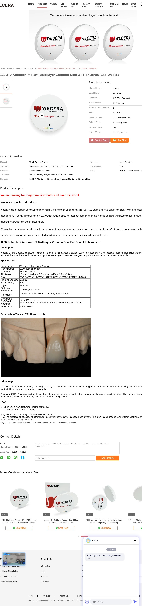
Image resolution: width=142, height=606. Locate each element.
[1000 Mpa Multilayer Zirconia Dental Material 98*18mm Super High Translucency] (104, 498)
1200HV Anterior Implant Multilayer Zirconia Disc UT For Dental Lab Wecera (66, 68)
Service (44, 576)
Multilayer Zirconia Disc (9, 571)
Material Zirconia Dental (44, 422)
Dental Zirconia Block (8, 582)
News (125, 4)
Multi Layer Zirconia (67, 422)
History (43, 571)
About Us (74, 5)
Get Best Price (100, 140)
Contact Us (114, 5)
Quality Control (99, 5)
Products (42, 4)
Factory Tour (86, 5)
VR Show (64, 5)
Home (31, 4)
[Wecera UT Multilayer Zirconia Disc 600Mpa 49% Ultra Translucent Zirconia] (61, 498)
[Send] (135, 602)
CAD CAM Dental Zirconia (18, 422)
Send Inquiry (107, 458)
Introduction (45, 566)
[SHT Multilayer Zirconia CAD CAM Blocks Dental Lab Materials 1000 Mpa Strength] (19, 498)
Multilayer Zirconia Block (10, 566)
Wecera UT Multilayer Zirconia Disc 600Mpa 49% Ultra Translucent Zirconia (61, 521)
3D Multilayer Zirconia (8, 576)
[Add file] (87, 602)
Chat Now (133, 5)
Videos (54, 4)
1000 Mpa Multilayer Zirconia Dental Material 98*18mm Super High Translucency (104, 521)
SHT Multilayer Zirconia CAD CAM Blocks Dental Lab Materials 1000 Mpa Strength (19, 521)
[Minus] (135, 540)
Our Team (45, 582)
